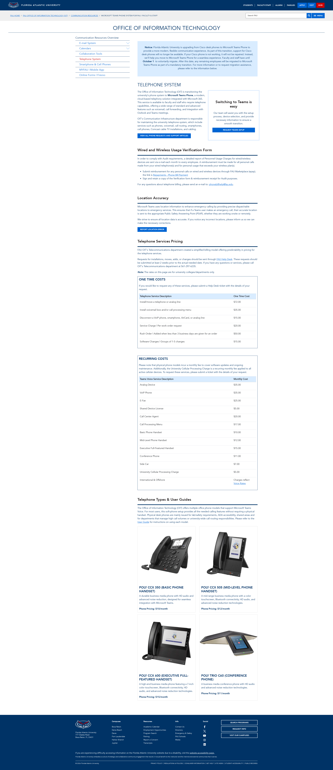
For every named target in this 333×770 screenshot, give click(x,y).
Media (177, 740)
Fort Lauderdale (118, 736)
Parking (146, 736)
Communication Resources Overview (97, 38)
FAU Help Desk (224, 259)
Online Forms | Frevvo (92, 75)
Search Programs (239, 722)
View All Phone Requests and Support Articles (164, 135)
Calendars (85, 48)
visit (311, 5)
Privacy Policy (156, 763)
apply (302, 5)
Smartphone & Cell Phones (95, 64)
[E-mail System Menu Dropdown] (128, 43)
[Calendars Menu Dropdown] (128, 48)
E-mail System (87, 43)
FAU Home (15, 15)
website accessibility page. (202, 753)
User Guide (143, 522)
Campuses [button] (116, 721)
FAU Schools (180, 736)
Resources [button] (147, 721)
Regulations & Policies (173, 763)
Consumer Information (195, 763)
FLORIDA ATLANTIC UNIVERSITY (40, 5)
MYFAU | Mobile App (91, 70)
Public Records (251, 763)
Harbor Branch (118, 740)
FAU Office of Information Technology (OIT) (45, 15)
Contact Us (179, 727)
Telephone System (90, 59)
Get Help (209, 763)
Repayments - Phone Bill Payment (170, 175)
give (320, 5)
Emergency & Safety (183, 733)
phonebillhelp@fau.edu (221, 184)
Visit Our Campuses (239, 735)
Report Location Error (152, 229)
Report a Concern (150, 740)
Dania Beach (117, 730)
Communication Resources (84, 15)
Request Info (239, 729)
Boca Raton (116, 727)
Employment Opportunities (154, 730)
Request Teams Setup (233, 130)
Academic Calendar (151, 727)
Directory (179, 730)
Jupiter (115, 743)
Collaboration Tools (90, 54)
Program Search (150, 733)
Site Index (219, 763)
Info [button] (177, 721)
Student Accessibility (234, 763)
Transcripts (147, 743)
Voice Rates (240, 483)
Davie (114, 733)
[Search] (309, 15)
